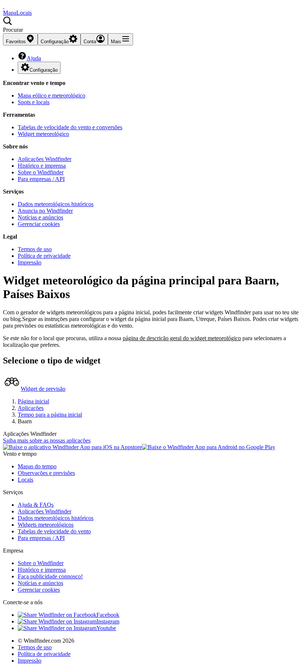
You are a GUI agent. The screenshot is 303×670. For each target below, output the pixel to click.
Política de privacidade (44, 256)
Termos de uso (35, 249)
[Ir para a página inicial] (3, 6)
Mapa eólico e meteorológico (51, 95)
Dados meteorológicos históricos (55, 204)
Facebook (107, 615)
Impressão (29, 262)
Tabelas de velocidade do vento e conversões (70, 127)
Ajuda (34, 58)
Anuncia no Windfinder (45, 211)
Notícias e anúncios (40, 217)
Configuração (44, 70)
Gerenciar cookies (39, 224)
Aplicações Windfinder (44, 159)
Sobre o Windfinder (41, 172)
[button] (151, 24)
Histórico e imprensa (42, 166)
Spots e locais (34, 102)
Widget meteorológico (43, 134)
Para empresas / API (41, 179)
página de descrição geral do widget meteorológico (182, 338)
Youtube (106, 628)
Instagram (107, 621)
